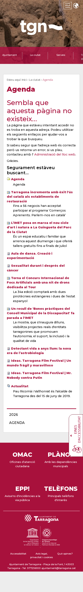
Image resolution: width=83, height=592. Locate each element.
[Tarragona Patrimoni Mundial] (41, 546)
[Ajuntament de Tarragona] (41, 33)
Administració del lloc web (54, 154)
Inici (24, 79)
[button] (76, 6)
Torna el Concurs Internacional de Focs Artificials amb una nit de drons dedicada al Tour (38, 282)
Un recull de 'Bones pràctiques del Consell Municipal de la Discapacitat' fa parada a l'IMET (40, 313)
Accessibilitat (18, 553)
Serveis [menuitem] (60, 54)
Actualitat (19, 386)
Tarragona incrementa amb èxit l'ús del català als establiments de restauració (40, 196)
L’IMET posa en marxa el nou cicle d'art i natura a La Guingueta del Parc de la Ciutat (39, 227)
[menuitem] (40, 414)
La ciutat (34, 79)
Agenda (17, 179)
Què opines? (65, 553)
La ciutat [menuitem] (35, 54)
